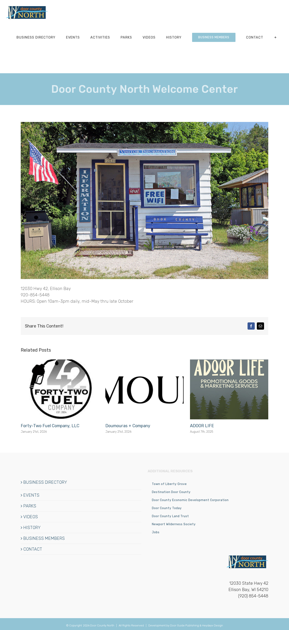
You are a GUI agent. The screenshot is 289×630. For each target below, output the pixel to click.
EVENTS (31, 495)
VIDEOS (30, 516)
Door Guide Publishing (184, 625)
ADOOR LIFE (202, 425)
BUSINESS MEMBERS (44, 538)
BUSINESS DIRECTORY (45, 482)
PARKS (29, 505)
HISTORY (32, 527)
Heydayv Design (212, 625)
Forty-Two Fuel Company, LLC (50, 425)
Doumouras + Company (127, 425)
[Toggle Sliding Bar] (275, 37)
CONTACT (32, 549)
